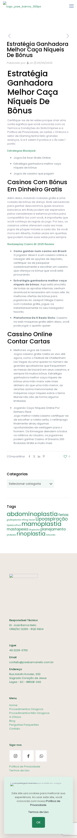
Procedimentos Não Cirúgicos (29, 713)
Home (13, 705)
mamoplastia (41, 524)
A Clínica (15, 717)
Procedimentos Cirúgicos (26, 709)
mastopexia (17, 529)
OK (38, 822)
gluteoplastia (14, 519)
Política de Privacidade (24, 766)
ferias (63, 514)
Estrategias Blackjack (21, 151)
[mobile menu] (71, 6)
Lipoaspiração (52, 519)
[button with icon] (15, 756)
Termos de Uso (19, 770)
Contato (14, 729)
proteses (11, 534)
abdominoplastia (32, 514)
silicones (50, 534)
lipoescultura (14, 525)
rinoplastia (31, 533)
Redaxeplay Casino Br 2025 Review (30, 244)
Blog (12, 721)
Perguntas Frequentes (24, 725)
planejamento (53, 529)
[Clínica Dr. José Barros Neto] (22, 6)
